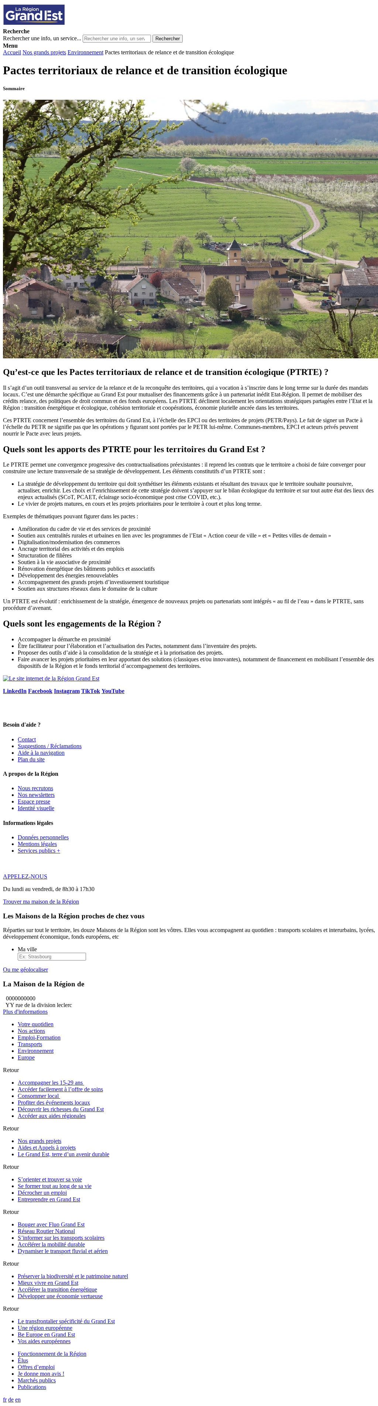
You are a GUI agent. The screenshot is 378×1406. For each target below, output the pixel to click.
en (18, 1399)
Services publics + (39, 850)
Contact (27, 739)
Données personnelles (43, 837)
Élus (23, 1360)
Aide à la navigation (41, 753)
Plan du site (31, 759)
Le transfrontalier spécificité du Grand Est (66, 1321)
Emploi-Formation (39, 1037)
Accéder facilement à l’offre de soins (60, 1089)
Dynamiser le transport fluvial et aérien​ (63, 1251)
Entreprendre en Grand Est (49, 1199)
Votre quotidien (36, 1024)
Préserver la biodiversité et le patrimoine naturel (73, 1276)
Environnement (85, 52)
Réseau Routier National (46, 1231)
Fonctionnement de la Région (52, 1354)
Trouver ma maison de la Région (41, 901)
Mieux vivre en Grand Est (48, 1283)
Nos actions (31, 1031)
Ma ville (27, 949)
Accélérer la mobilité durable (51, 1244)
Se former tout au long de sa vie (55, 1186)
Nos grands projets (44, 52)
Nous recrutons (35, 788)
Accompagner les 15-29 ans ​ (51, 1082)
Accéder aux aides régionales (52, 1116)
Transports (30, 1044)
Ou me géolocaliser (25, 969)
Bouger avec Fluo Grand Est (51, 1224)
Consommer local (39, 1096)
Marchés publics (37, 1380)
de (11, 1399)
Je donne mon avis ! (41, 1374)
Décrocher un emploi (42, 1193)
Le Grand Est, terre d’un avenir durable (63, 1154)
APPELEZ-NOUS (25, 876)
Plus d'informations (25, 1012)
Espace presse (34, 801)
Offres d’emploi (36, 1367)
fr (5, 1399)
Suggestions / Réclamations (50, 746)
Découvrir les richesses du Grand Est (61, 1109)
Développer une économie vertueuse (60, 1296)
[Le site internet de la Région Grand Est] (67, 24)
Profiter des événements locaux (54, 1102)
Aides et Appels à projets (47, 1147)
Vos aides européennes (44, 1341)
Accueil (12, 52)
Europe (26, 1057)
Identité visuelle (36, 808)
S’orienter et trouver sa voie (50, 1179)
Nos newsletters (36, 795)
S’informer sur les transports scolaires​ (61, 1238)
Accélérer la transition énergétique (57, 1289)
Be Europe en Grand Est (46, 1334)
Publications (32, 1387)
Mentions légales (37, 844)
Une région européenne (45, 1328)
